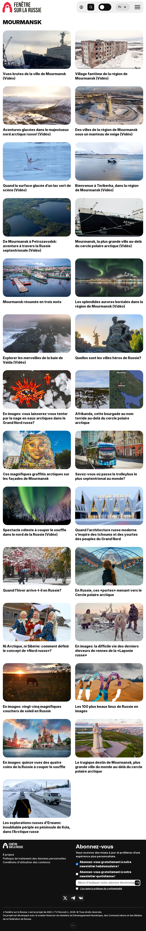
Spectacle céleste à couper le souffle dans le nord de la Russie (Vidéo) (34, 532)
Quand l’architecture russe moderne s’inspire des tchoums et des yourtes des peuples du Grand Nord (106, 534)
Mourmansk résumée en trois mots (32, 302)
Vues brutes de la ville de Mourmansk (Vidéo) (34, 76)
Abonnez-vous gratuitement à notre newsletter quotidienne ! (105, 874)
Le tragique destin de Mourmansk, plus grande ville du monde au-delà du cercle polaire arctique (108, 766)
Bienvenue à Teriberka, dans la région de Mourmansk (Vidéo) (107, 187)
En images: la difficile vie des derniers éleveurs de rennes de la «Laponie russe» (107, 650)
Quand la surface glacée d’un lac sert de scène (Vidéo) (37, 187)
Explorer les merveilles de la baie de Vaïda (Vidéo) (33, 360)
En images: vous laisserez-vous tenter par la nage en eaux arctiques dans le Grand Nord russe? (35, 418)
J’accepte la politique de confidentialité (101, 888)
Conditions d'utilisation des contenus (26, 862)
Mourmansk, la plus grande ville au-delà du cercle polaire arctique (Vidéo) (108, 243)
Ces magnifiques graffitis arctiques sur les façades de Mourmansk (36, 476)
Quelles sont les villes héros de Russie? (108, 358)
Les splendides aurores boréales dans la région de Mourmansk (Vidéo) (109, 304)
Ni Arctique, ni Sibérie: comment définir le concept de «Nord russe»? (36, 648)
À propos (8, 854)
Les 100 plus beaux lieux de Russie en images (106, 708)
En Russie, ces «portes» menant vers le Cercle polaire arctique (108, 592)
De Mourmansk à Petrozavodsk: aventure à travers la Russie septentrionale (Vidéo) (30, 246)
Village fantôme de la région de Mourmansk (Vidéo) (101, 76)
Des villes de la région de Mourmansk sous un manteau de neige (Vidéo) (106, 132)
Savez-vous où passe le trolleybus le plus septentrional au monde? (106, 476)
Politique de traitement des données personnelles (34, 858)
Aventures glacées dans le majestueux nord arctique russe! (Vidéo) (36, 132)
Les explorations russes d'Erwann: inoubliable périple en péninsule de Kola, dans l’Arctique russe (36, 827)
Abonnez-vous (94, 846)
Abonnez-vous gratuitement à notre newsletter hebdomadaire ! (105, 864)
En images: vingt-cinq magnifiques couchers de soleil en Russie (32, 708)
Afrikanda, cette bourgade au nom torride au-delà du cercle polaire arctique (104, 418)
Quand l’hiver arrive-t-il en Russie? (32, 590)
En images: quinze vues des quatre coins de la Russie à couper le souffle (34, 764)
